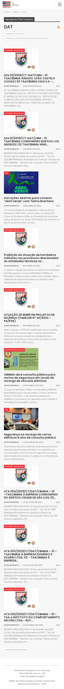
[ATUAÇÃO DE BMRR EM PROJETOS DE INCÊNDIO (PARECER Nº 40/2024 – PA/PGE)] (21, 299)
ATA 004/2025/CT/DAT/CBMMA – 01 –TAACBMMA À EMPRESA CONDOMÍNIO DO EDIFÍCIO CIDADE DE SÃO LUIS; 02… (31, 494)
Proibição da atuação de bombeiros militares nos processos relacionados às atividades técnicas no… (31, 258)
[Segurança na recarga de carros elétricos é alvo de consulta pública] (21, 419)
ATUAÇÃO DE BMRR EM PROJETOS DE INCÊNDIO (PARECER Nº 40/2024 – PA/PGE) (29, 318)
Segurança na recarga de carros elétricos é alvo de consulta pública (30, 436)
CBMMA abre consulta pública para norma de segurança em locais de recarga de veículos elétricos (29, 378)
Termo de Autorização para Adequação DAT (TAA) (26, 38)
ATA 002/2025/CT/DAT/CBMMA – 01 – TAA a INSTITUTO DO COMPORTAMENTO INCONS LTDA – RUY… (32, 617)
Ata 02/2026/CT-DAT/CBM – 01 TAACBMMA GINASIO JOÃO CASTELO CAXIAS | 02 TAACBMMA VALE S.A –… (29, 78)
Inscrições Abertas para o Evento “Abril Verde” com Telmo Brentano (29, 199)
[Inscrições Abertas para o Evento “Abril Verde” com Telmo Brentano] (21, 182)
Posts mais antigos (17, 649)
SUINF (43, 684)
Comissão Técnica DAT (14, 34)
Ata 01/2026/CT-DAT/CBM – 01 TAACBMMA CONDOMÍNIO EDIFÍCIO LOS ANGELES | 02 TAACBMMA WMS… (31, 141)
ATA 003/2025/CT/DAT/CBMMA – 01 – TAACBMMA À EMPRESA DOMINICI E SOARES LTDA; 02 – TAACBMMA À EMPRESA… (30, 556)
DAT (6, 173)
